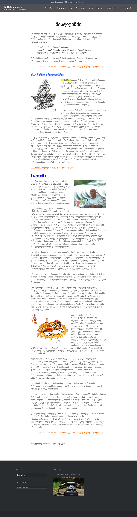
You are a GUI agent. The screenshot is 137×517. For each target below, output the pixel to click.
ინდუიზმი (45, 290)
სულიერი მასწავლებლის (84, 307)
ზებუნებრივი (112, 8)
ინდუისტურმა (77, 315)
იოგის (47, 307)
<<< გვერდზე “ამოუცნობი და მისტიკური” (48, 443)
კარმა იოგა (79, 83)
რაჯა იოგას (66, 91)
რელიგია (100, 8)
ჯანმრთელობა (126, 8)
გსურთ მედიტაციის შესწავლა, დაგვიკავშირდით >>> (68, 2)
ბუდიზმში (75, 323)
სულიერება (81, 8)
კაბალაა (67, 383)
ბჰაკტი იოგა (90, 83)
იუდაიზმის (35, 383)
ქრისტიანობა (37, 394)
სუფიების (43, 359)
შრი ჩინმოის (36, 167)
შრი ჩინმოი (49, 8)
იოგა (71, 8)
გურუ (91, 8)
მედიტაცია (61, 8)
